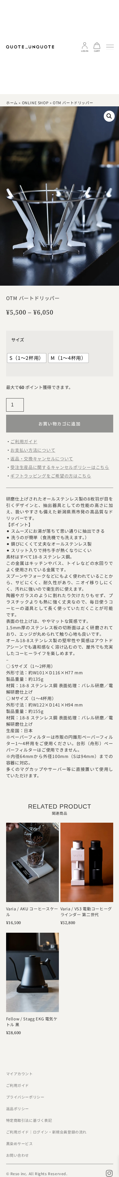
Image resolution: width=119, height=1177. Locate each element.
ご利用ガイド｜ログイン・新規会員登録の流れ (46, 1131)
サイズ (17, 339)
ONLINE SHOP (35, 102)
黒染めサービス (19, 1143)
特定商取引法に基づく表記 (29, 1120)
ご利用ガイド (17, 1085)
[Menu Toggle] (110, 47)
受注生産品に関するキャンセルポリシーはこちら (59, 467)
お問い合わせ (17, 1155)
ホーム (12, 102)
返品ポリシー (17, 1108)
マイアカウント (19, 1073)
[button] (109, 116)
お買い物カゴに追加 (59, 424)
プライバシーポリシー (25, 1096)
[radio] (26, 358)
